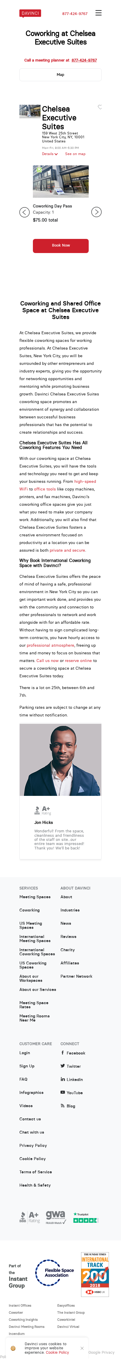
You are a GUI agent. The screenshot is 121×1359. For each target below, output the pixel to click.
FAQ (23, 1079)
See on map (75, 154)
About (66, 897)
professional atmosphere (50, 645)
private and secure (67, 550)
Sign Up (26, 1066)
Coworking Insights (23, 1320)
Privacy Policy (33, 1145)
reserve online (78, 660)
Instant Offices (20, 1305)
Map (60, 74)
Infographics (31, 1092)
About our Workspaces (30, 978)
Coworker (16, 1312)
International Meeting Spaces (35, 938)
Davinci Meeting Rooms (27, 1327)
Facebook (76, 1053)
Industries (70, 910)
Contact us (30, 1119)
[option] (61, 212)
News (65, 923)
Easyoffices (66, 1305)
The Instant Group (71, 1312)
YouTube (75, 1092)
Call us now (47, 660)
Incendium (17, 1334)
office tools (45, 489)
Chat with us (31, 1132)
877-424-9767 (75, 14)
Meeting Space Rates (33, 1005)
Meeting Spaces (35, 897)
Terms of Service (35, 1172)
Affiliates (69, 963)
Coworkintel (66, 1320)
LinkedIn (75, 1079)
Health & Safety (35, 1185)
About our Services (37, 989)
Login (24, 1053)
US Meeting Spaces (30, 925)
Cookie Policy (32, 1159)
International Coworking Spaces (37, 952)
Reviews (68, 936)
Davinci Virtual (68, 1327)
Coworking (29, 910)
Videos (26, 1106)
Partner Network (76, 976)
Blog (71, 1106)
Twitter (74, 1066)
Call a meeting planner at (60, 60)
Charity (67, 950)
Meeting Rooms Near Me (34, 1018)
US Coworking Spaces (32, 965)
